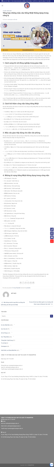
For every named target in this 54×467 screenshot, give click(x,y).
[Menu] (2, 5)
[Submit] (51, 316)
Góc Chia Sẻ (4, 329)
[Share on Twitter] (26, 283)
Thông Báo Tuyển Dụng (7, 340)
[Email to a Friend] (28, 283)
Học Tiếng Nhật (5, 337)
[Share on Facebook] (23, 283)
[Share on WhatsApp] (20, 283)
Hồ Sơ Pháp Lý (4, 333)
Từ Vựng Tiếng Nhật (7, 10)
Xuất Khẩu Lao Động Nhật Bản (8, 350)
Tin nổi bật (3, 343)
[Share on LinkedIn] (33, 283)
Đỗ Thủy (15, 19)
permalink (28, 287)
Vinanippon (4, 346)
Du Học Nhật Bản (5, 325)
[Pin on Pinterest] (31, 283)
